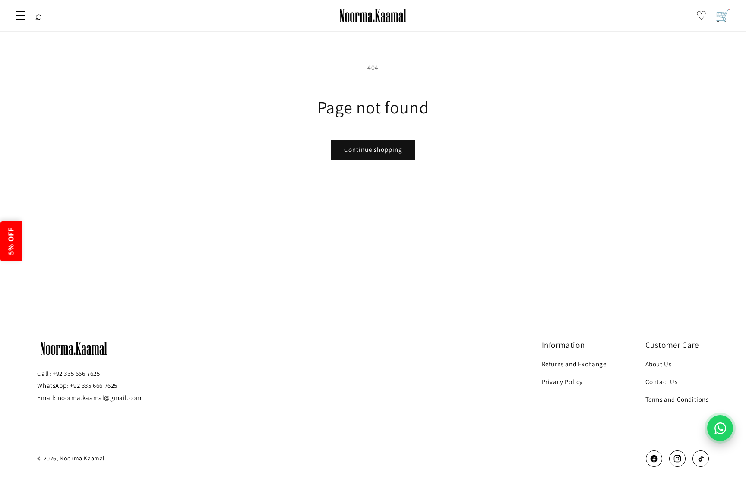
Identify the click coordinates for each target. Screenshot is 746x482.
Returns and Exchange (574, 364)
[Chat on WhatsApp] (720, 428)
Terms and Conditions (677, 399)
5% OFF (11, 241)
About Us (658, 364)
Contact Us (661, 382)
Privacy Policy (562, 382)
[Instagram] (677, 458)
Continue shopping (373, 149)
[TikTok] (700, 458)
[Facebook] (654, 458)
